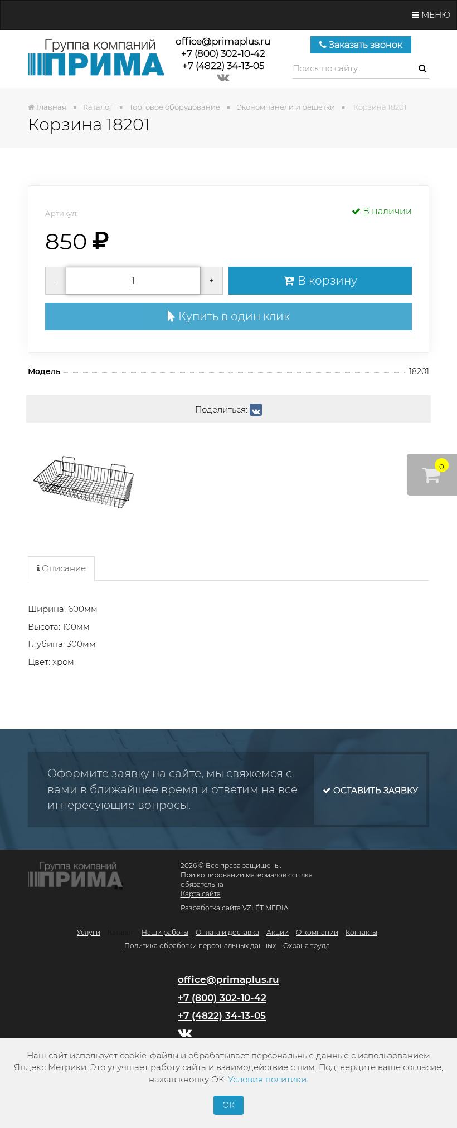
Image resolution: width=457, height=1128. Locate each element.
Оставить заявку (374, 790)
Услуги (88, 932)
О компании (317, 932)
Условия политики (267, 1079)
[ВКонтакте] (256, 410)
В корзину (326, 280)
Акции (277, 932)
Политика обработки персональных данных (200, 945)
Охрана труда (306, 945)
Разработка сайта (211, 908)
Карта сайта (201, 894)
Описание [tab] (63, 568)
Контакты (361, 932)
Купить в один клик (233, 316)
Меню (434, 14)
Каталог (121, 932)
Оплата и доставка (227, 932)
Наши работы (165, 932)
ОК (228, 1105)
